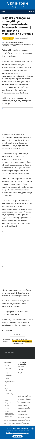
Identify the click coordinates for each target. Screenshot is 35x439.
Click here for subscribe (22, 341)
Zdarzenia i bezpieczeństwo (9, 394)
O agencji (8, 403)
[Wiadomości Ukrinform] (17, 3)
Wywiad (20, 370)
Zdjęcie (20, 373)
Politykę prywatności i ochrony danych (17, 433)
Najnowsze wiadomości (22, 363)
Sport (6, 386)
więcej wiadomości (17, 343)
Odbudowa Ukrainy (8, 369)
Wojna (7, 365)
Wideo (20, 375)
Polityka (7, 372)
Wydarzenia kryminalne (8, 389)
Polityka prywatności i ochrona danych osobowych (9, 414)
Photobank (21, 7)
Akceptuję (17, 436)
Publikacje (21, 367)
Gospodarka (8, 375)
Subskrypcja (13, 7)
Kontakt (7, 406)
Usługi (7, 408)
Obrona (7, 378)
